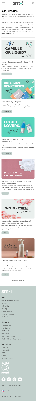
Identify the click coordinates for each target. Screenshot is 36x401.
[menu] (3, 3)
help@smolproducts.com (10, 300)
